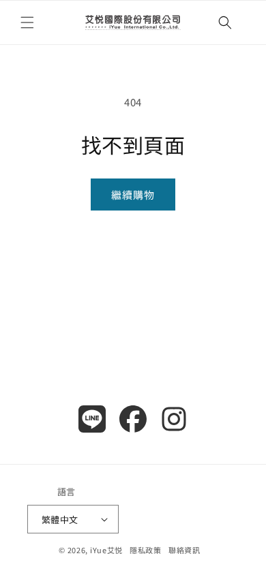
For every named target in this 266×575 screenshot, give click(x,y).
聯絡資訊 (184, 549)
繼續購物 (133, 194)
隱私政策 (146, 549)
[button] (27, 22)
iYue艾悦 (106, 549)
